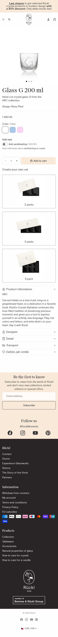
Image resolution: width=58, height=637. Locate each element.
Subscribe (29, 405)
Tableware (8, 541)
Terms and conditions (14, 502)
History (6, 468)
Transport (12, 345)
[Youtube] (35, 433)
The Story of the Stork (15, 472)
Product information (19, 289)
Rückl (32, 613)
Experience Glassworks (15, 463)
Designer (12, 332)
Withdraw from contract (15, 493)
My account (9, 497)
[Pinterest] (48, 433)
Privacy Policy (10, 507)
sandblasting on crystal (34, 148)
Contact (7, 454)
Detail (10, 338)
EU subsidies (9, 511)
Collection (8, 536)
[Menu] (3, 19)
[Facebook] (10, 433)
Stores (6, 458)
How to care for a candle (16, 560)
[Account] (48, 19)
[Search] (9, 19)
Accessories (9, 546)
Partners (7, 477)
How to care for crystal (15, 555)
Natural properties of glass (17, 550)
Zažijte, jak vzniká (17, 352)
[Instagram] (23, 433)
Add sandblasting (23, 144)
